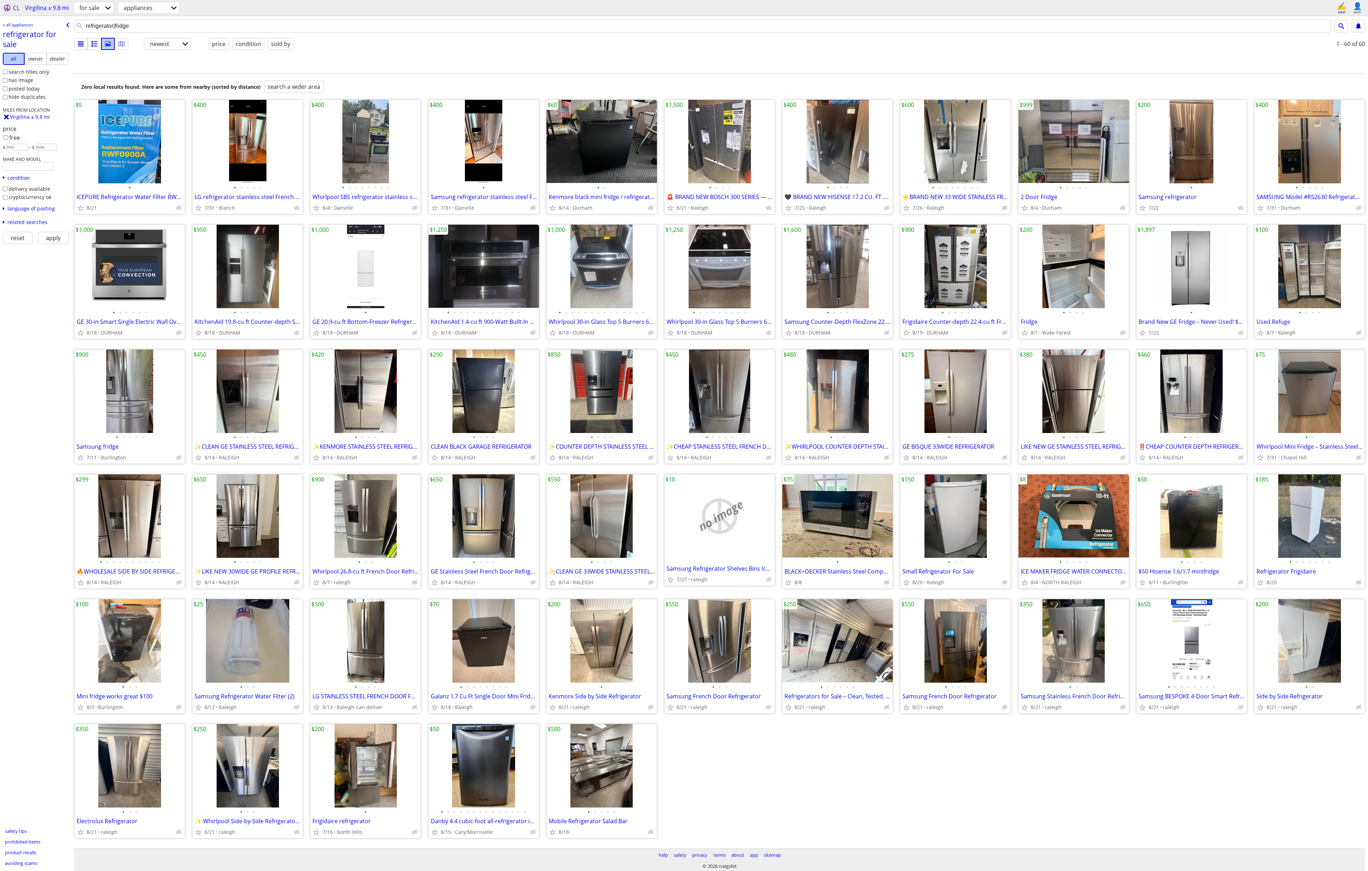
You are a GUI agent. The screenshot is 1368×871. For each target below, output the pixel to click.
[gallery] (108, 44)
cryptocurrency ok (30, 197)
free (14, 138)
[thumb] (94, 44)
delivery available (29, 188)
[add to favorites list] (80, 208)
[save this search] (1358, 26)
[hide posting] (179, 208)
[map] (121, 44)
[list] (81, 44)
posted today (24, 88)
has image (21, 80)
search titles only (29, 71)
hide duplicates (27, 96)
